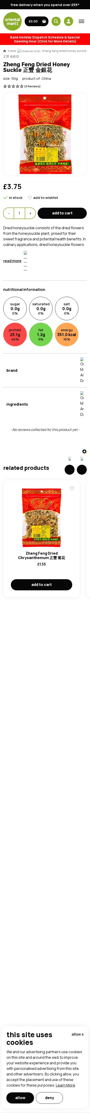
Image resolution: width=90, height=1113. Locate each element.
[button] (36, 21)
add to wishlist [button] (45, 197)
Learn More (65, 1085)
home (12, 51)
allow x (78, 1034)
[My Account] (68, 21)
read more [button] (12, 260)
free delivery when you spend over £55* (45, 4)
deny (49, 1097)
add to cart (62, 213)
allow (20, 1097)
